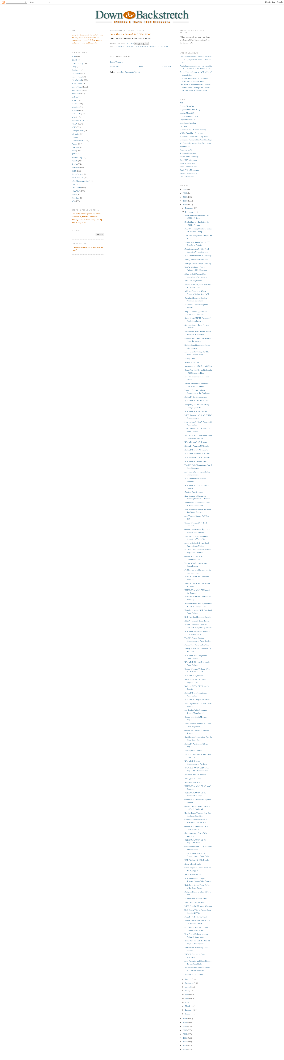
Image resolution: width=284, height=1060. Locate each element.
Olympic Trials (78, 130)
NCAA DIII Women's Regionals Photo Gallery (196, 663)
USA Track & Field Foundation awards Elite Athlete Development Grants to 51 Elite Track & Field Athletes (195, 87)
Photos (74, 144)
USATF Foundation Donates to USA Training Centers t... (196, 385)
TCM (74, 171)
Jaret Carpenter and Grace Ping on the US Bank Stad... (198, 962)
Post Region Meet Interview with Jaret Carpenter (197, 571)
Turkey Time (189, 358)
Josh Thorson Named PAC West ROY (130, 34)
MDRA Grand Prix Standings (191, 133)
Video (74, 194)
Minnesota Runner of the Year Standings (196, 139)
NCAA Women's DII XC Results (197, 457)
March (188, 1006)
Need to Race (185, 146)
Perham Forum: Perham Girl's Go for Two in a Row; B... (197, 922)
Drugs (74, 66)
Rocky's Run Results (192, 863)
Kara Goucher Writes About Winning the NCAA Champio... (198, 497)
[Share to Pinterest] (147, 43)
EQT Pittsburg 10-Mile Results (196, 860)
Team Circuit (77, 174)
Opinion (75, 137)
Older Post (167, 66)
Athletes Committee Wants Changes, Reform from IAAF (196, 292)
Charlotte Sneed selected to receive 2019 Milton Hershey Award (194, 79)
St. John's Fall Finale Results (195, 898)
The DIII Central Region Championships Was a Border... (197, 639)
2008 (185, 1045)
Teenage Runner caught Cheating (197, 263)
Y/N (73, 201)
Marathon (76, 107)
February (189, 1010)
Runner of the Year (158, 46)
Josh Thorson (141, 46)
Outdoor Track (77, 140)
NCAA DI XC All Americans (195, 396)
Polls (74, 150)
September (189, 983)
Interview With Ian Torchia (195, 774)
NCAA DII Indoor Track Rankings (198, 255)
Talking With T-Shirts (193, 750)
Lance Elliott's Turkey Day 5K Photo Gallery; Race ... (196, 353)
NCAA (74, 123)
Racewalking (77, 157)
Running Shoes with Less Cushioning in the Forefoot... (197, 391)
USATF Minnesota (187, 176)
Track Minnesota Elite (188, 166)
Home (140, 66)
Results (75, 160)
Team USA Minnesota (188, 160)
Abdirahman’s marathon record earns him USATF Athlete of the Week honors (196, 67)
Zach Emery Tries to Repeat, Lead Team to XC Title (197, 911)
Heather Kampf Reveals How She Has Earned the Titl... (197, 814)
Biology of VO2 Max (192, 778)
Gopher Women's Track (189, 116)
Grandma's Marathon (188, 123)
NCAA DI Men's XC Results (195, 442)
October (188, 979)
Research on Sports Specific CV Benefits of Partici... (197, 243)
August (188, 986)
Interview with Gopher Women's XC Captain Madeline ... (197, 969)
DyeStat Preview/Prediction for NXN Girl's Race (196, 217)
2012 (185, 1030)
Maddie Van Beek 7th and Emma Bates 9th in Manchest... (197, 333)
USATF (75, 184)
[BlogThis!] (138, 43)
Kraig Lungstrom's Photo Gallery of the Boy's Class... (197, 886)
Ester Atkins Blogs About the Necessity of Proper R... (196, 537)
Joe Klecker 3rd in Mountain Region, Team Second (195, 711)
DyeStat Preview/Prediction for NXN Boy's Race (196, 223)
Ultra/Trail (76, 191)
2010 (185, 1037)
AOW (74, 56)
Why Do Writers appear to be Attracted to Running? (195, 313)
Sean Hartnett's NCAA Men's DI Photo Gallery (197, 430)
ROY (73, 154)
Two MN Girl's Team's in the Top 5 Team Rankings (198, 466)
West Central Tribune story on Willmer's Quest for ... (196, 935)
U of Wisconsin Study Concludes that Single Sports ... (197, 511)
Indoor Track (77, 86)
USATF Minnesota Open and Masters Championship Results (198, 626)
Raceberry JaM (186, 149)
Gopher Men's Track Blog (190, 109)
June (187, 994)
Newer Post (114, 66)
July (187, 990)
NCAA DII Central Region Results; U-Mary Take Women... (198, 880)
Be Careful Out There (192, 782)
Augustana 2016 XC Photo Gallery (198, 366)
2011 (185, 1034)
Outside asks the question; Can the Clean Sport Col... (198, 738)
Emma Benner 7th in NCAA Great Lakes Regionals (197, 725)
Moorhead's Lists (78, 120)
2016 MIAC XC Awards (193, 974)
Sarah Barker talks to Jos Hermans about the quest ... (197, 340)
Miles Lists (76, 113)
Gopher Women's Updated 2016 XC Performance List (197, 670)
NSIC (74, 127)
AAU (182, 102)
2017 (185, 200)
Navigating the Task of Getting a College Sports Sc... (197, 406)
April (187, 1002)
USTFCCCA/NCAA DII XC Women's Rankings (195, 794)
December (189, 208)
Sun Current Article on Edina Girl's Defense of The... (196, 929)
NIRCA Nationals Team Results (196, 620)
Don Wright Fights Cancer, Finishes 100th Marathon (195, 268)
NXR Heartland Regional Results (197, 617)
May (187, 998)
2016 (185, 204)
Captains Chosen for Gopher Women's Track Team (195, 299)
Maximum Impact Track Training (193, 129)
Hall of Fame (77, 76)
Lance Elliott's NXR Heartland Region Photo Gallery (196, 544)
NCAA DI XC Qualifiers (193, 675)
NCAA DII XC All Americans (196, 411)
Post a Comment (116, 61)
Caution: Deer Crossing (193, 492)
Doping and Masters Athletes (196, 259)
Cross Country (77, 63)
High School (77, 80)
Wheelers (75, 197)
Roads (74, 164)
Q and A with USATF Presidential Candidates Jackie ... (197, 319)
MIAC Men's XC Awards (194, 902)
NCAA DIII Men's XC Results (196, 449)
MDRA (75, 97)
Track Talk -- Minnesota (189, 170)
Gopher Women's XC (188, 119)
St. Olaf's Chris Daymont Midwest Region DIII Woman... (197, 551)
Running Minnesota (188, 153)
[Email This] (135, 43)
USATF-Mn (76, 187)
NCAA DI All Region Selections (197, 699)
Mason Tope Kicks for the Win (196, 644)
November (189, 212)
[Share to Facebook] (144, 43)
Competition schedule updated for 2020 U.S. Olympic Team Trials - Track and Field (196, 59)
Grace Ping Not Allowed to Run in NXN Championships (198, 371)
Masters (75, 110)
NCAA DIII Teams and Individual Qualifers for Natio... (197, 633)
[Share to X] (141, 43)
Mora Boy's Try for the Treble (196, 916)
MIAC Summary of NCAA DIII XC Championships (198, 416)
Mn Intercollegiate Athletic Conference (195, 143)
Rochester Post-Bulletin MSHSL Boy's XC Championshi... (197, 942)
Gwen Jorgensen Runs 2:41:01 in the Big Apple (197, 869)
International (77, 90)
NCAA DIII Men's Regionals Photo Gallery (195, 657)
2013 (185, 1026)
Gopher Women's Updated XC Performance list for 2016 (196, 821)
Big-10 (74, 60)
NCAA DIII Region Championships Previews (195, 762)
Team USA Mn (77, 177)
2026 (185, 189)
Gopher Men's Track (188, 106)
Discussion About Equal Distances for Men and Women (198, 437)
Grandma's (76, 73)
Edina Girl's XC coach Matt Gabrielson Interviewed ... (195, 275)
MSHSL (75, 103)
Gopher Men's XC (187, 112)
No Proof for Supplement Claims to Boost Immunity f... (197, 504)
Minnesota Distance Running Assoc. (194, 136)
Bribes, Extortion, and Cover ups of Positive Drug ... (197, 286)
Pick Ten (75, 147)
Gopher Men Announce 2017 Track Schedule (196, 828)
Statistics (75, 167)
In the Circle (77, 83)
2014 (185, 1022)
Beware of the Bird (191, 362)
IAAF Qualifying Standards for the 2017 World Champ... (198, 230)
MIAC (74, 100)
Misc (74, 117)
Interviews (76, 93)
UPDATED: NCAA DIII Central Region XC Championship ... (197, 769)
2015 (185, 1018)
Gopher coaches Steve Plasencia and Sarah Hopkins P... (197, 807)
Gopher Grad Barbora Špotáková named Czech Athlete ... (197, 531)
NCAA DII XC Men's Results (195, 461)
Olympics (75, 133)
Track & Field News (187, 163)
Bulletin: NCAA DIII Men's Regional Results (195, 681)
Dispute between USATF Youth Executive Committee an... (196, 250)
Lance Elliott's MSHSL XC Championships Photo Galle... (197, 855)
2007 (185, 1049)
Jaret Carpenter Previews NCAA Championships (197, 473)
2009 (185, 1041)
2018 (185, 197)
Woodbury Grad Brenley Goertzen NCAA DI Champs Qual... (198, 605)
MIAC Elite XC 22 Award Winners (198, 906)
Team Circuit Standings (189, 156)
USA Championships (80, 181)
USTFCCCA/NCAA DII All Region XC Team (195, 841)
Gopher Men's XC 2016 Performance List (193, 558)
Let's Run (183, 126)
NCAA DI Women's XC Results (196, 446)
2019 (185, 193)
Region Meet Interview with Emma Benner (195, 564)
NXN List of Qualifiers (193, 280)
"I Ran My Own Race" (193, 874)
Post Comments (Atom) (130, 72)
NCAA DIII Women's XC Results (197, 453)
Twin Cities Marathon (188, 173)
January (188, 1013)
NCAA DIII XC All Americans (196, 400)
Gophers (75, 70)
